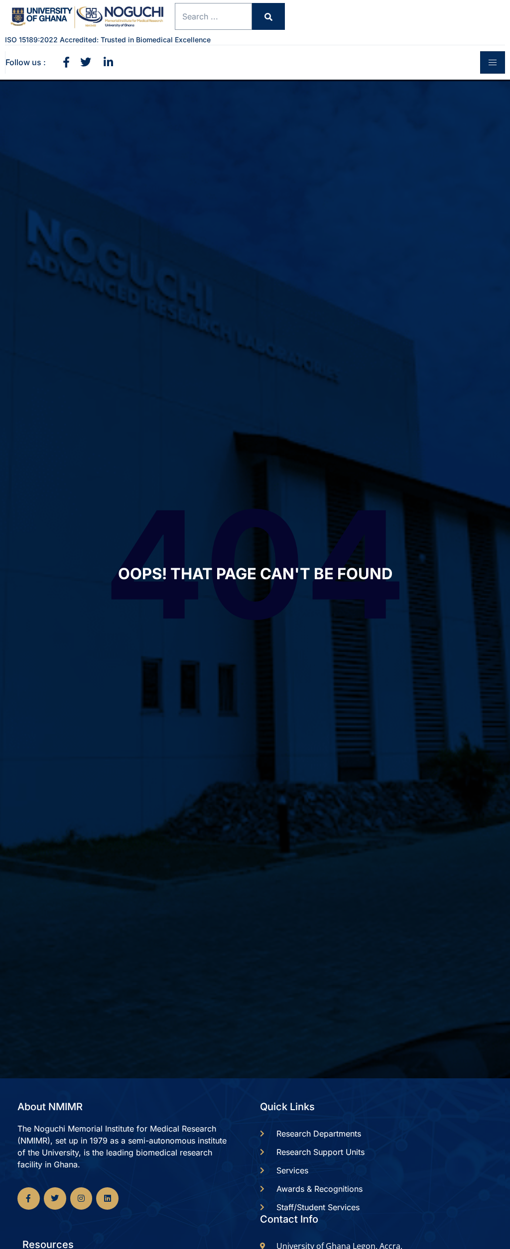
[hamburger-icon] (492, 62)
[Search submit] (268, 16)
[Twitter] (55, 1198)
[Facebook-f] (28, 1198)
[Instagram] (81, 1198)
